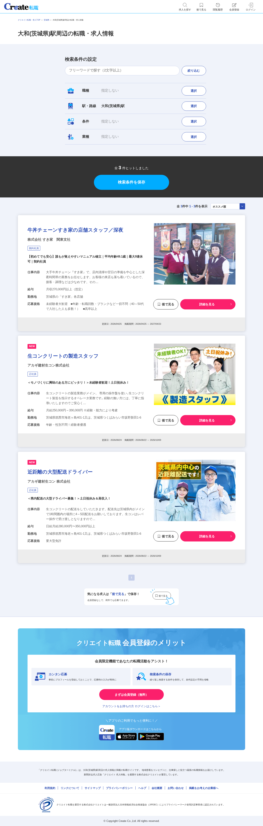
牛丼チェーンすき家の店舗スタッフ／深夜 (75, 230)
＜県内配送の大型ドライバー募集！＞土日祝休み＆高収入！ (69, 498)
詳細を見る (207, 304)
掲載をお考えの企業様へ (203, 788)
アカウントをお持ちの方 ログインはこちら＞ (131, 706)
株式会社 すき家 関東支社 (49, 240)
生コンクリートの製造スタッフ (63, 356)
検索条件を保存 (131, 182)
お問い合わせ (176, 788)
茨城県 (46, 20)
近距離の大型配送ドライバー (60, 472)
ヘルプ (142, 788)
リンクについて (70, 788)
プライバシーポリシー (119, 788)
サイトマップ (93, 788)
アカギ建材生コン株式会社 (48, 365)
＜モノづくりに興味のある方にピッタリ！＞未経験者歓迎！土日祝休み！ (78, 382)
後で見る (168, 304)
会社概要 (157, 788)
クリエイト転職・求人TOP (29, 20)
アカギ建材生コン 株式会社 (49, 481)
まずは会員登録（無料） (132, 694)
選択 (194, 90)
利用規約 (50, 788)
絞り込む (194, 70)
